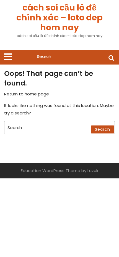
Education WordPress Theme (50, 170)
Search (111, 57)
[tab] (8, 56)
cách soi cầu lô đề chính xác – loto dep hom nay (59, 17)
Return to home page (26, 94)
